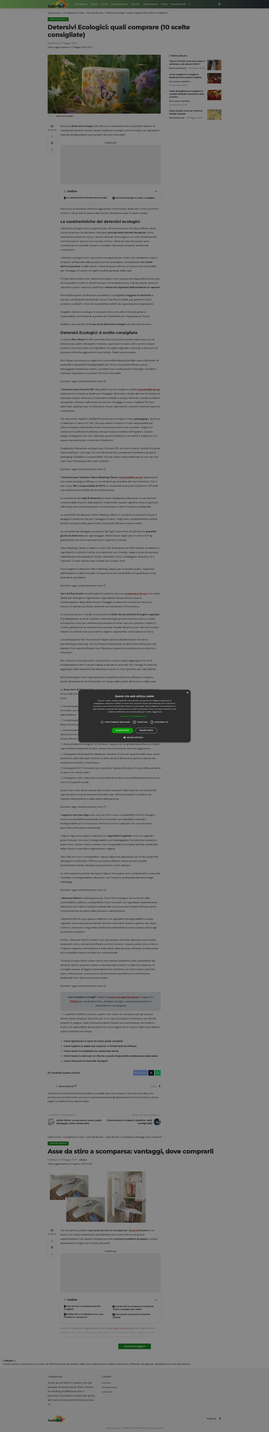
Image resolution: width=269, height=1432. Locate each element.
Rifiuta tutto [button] (146, 730)
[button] (134, 716)
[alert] (134, 716)
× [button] (187, 693)
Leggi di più (157, 712)
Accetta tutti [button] (122, 730)
